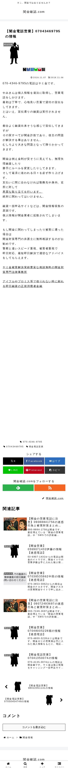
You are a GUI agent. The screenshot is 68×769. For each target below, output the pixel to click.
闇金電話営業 (36, 446)
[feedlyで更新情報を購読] (18, 487)
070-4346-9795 (32, 442)
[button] (43, 69)
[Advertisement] (34, 327)
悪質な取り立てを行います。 (22, 191)
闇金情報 (11, 442)
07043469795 (15, 446)
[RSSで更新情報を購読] (49, 487)
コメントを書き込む (34, 727)
